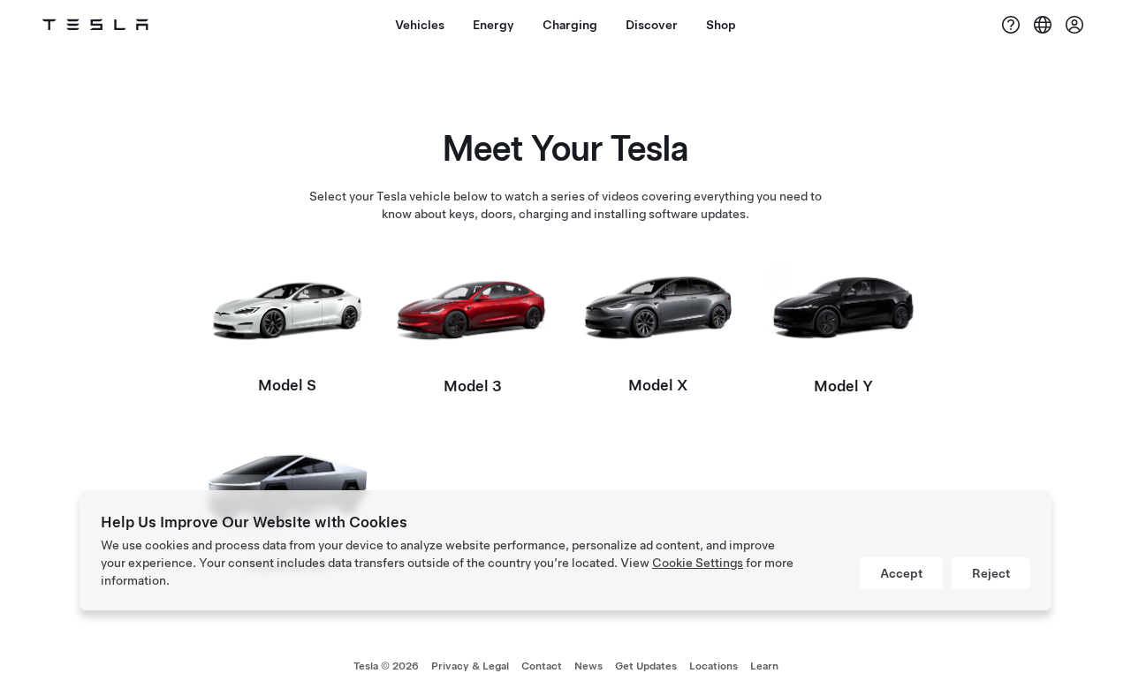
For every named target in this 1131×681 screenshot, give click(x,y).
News (588, 666)
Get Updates (646, 666)
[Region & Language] (1043, 25)
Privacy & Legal (470, 666)
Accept (901, 573)
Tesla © (386, 666)
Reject (991, 573)
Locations (713, 666)
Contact (541, 666)
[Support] (1011, 25)
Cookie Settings (697, 563)
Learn (764, 666)
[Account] (1074, 25)
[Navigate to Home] (95, 24)
